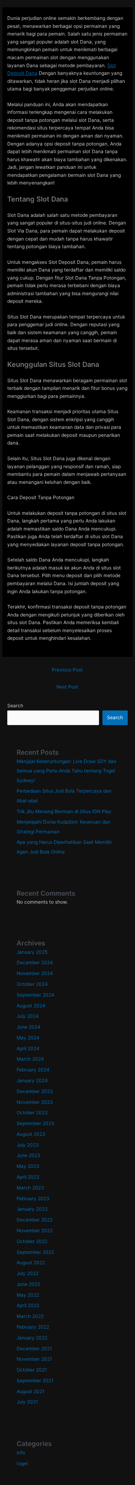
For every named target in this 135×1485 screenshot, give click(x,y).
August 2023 (31, 1134)
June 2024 (28, 1027)
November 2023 (35, 1102)
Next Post (67, 687)
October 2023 (32, 1112)
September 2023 (35, 1123)
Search (15, 705)
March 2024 (30, 1059)
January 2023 (32, 1209)
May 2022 (28, 1295)
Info (21, 1452)
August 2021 (30, 1391)
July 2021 (27, 1402)
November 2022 (35, 1230)
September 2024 (35, 995)
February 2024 (33, 1069)
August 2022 (31, 1262)
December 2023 (35, 1091)
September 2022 (35, 1252)
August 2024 (31, 1005)
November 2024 (35, 973)
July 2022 (27, 1273)
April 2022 (28, 1305)
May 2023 (28, 1166)
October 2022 (32, 1241)
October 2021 (32, 1370)
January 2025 (32, 952)
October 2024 (32, 984)
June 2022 (28, 1284)
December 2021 (34, 1348)
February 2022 (33, 1327)
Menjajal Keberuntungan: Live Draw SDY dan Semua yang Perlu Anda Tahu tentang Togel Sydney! (66, 771)
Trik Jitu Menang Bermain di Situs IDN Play (64, 811)
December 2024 (35, 962)
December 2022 (35, 1220)
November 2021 (34, 1359)
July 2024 (28, 1016)
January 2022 (32, 1338)
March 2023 (30, 1188)
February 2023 (33, 1198)
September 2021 (35, 1380)
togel (22, 1463)
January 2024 (32, 1080)
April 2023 (28, 1177)
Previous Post (67, 670)
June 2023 (28, 1155)
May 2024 (28, 1037)
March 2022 (30, 1316)
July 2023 (28, 1145)
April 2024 (28, 1048)
